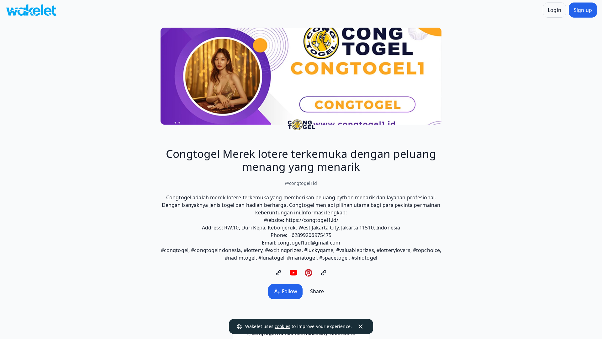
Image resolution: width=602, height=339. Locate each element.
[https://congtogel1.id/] (278, 273)
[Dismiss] (361, 326)
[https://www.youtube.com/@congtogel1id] (293, 273)
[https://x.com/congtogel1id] (323, 273)
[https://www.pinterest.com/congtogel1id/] (308, 273)
